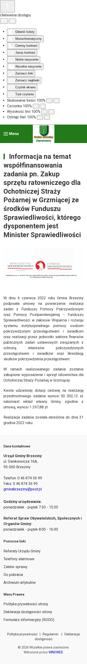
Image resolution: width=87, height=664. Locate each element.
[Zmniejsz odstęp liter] (40, 117)
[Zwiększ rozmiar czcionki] (43, 106)
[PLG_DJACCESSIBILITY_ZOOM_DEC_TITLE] (49, 100)
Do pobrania (13, 574)
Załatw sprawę (15, 567)
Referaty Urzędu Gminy (22, 551)
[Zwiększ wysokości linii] (51, 111)
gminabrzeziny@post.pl (22, 489)
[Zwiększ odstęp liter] (47, 117)
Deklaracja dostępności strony (27, 612)
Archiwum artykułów (19, 582)
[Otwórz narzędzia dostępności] (7, 6)
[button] (11, 134)
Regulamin (50, 634)
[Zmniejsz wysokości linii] (44, 111)
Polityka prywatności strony (25, 604)
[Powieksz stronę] (56, 100)
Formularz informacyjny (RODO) (28, 620)
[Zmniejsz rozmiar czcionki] (36, 106)
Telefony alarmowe (18, 559)
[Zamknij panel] (12, 21)
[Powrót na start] (43, 134)
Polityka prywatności (22, 634)
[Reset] (4, 21)
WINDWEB (55, 652)
